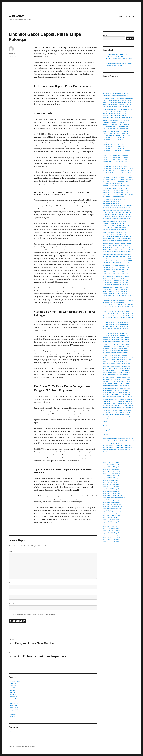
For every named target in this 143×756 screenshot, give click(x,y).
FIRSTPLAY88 (114, 181)
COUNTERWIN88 (114, 135)
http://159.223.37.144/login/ (111, 478)
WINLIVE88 (129, 408)
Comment (13, 551)
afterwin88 (112, 441)
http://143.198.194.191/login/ (111, 537)
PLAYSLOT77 (124, 326)
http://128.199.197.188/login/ (111, 524)
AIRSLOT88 (115, 98)
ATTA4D (120, 105)
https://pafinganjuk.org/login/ (111, 515)
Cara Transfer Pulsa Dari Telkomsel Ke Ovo (117, 54)
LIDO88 (105, 258)
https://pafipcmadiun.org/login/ (112, 504)
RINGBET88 (123, 355)
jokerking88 (106, 450)
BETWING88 (128, 109)
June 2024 (13, 688)
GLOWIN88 (120, 212)
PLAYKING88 (107, 320)
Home (121, 16)
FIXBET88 (106, 190)
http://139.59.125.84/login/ (111, 533)
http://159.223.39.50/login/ (111, 476)
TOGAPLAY (128, 397)
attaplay (111, 443)
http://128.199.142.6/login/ (111, 519)
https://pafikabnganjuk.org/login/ (112, 509)
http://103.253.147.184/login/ (111, 530)
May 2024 (13, 690)
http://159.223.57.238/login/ (111, 539)
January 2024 (14, 699)
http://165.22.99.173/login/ (111, 467)
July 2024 (13, 686)
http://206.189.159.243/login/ (111, 471)
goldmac (105, 434)
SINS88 (124, 370)
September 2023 (15, 708)
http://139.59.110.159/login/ (111, 535)
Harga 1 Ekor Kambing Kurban (113, 65)
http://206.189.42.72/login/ (111, 526)
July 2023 (13, 712)
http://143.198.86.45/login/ (111, 465)
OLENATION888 (108, 304)
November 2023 (14, 703)
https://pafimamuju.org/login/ (111, 491)
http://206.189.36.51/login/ (111, 489)
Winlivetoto (16, 16)
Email (12, 593)
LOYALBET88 (107, 263)
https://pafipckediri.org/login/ (111, 493)
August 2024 (14, 683)
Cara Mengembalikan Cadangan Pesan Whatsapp (118, 63)
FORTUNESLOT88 (127, 195)
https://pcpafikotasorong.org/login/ (113, 495)
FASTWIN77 (128, 175)
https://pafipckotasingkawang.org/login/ (114, 498)
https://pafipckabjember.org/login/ (112, 511)
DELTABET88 (118, 151)
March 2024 (13, 694)
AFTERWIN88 (107, 94)
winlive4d (106, 439)
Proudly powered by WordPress (26, 746)
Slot (11, 731)
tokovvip (105, 417)
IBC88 (113, 236)
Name (11, 583)
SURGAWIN (124, 390)
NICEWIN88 (122, 296)
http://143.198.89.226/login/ (111, 487)
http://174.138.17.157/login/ (111, 469)
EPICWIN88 (122, 168)
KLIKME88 (130, 250)
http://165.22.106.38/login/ (111, 482)
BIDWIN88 (122, 118)
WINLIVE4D (128, 403)
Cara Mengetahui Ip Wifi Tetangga (114, 56)
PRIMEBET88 (116, 346)
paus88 (105, 421)
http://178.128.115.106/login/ (111, 473)
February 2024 (14, 697)
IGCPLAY (123, 245)
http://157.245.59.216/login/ (111, 462)
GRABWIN (127, 219)
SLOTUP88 (124, 375)
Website (12, 604)
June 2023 (13, 714)
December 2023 (14, 701)
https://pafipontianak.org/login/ (112, 513)
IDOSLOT (110, 241)
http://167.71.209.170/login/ (111, 528)
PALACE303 (126, 311)
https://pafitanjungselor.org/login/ (112, 506)
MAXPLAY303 (107, 272)
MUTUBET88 (125, 278)
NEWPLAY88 (107, 289)
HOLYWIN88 (107, 228)
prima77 (112, 414)
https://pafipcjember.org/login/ (111, 502)
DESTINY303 (124, 159)
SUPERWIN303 (107, 384)
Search (105, 35)
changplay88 (106, 430)
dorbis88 (127, 450)
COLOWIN (126, 124)
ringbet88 (105, 445)
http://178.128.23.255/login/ (111, 541)
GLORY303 (129, 206)
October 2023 (14, 705)
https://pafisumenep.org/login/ (111, 500)
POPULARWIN (107, 337)
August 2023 (14, 710)
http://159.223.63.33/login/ (111, 517)
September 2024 (15, 681)
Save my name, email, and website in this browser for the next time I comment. (33, 614)
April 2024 (13, 692)
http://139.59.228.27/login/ (111, 480)
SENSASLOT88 (122, 362)
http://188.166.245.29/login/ (111, 484)
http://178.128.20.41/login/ (111, 522)
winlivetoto (12, 53)
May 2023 (13, 716)
